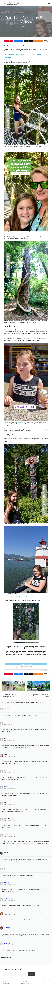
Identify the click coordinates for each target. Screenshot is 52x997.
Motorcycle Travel (7, 985)
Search (31, 974)
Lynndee (6, 852)
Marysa (6, 786)
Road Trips (24, 981)
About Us (24, 980)
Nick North (7, 943)
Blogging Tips (6, 983)
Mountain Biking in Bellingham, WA (9, 696)
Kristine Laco (7, 927)
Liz (4, 868)
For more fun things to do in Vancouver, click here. (17, 597)
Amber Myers (7, 913)
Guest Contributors (27, 983)
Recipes (4, 980)
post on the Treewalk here (18, 150)
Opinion (4, 981)
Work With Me (25, 986)
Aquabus (20, 422)
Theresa (6, 834)
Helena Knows (8, 882)
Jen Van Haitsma (8, 898)
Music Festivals (6, 986)
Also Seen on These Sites (28, 985)
